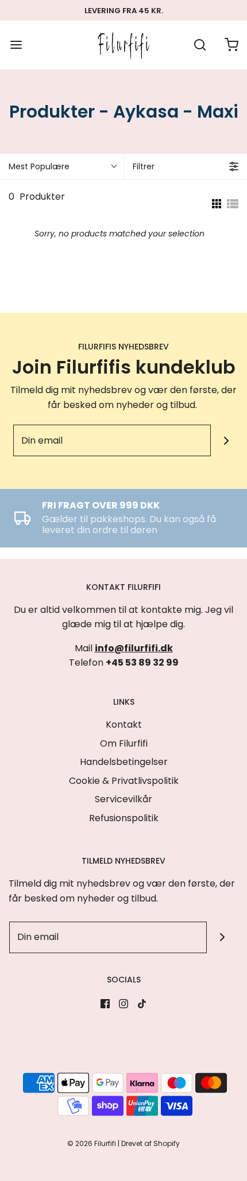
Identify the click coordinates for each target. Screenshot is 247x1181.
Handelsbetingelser (124, 761)
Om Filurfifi (124, 743)
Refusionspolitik (124, 818)
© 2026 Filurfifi (91, 1143)
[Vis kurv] (231, 45)
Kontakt (124, 724)
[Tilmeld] (226, 440)
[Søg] (199, 45)
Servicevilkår (123, 799)
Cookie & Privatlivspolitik (124, 780)
